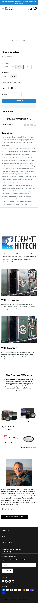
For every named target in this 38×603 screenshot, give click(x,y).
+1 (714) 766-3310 (7, 552)
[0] (35, 9)
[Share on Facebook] (25, 125)
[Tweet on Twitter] (31, 125)
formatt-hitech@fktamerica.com (11, 549)
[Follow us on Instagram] (9, 581)
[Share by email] (35, 125)
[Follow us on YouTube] (13, 581)
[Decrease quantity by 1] (10, 94)
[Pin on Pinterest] (28, 125)
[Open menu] (3, 8)
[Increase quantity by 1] (19, 94)
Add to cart (19, 101)
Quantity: (4, 94)
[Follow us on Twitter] (6, 581)
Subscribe (7, 570)
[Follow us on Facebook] (3, 581)
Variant (4, 83)
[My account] (31, 9)
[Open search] (28, 9)
